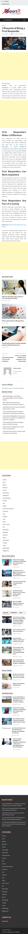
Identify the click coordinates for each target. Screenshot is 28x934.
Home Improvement (8, 508)
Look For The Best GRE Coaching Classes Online (19, 583)
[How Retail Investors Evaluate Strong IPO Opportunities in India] (7, 719)
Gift (4, 503)
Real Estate (6, 529)
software (5, 535)
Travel (4, 545)
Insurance (5, 511)
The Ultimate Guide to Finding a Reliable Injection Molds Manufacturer (14, 344)
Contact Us (5, 921)
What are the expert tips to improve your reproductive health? (12, 297)
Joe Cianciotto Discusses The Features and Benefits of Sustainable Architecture (19, 730)
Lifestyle (5, 516)
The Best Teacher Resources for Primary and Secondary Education (19, 593)
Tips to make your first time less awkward (19, 630)
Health (3, 25)
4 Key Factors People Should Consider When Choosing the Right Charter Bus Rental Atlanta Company (19, 620)
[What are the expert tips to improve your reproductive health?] (14, 287)
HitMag (17, 932)
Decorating (6, 493)
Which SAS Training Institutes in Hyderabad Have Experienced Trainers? (19, 562)
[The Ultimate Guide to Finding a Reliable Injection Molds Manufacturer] (14, 334)
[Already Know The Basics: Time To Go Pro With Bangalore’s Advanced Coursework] (7, 570)
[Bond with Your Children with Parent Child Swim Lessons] (7, 638)
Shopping (5, 532)
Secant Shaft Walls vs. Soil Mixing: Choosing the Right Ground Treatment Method (13, 398)
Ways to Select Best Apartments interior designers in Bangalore (19, 661)
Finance (5, 500)
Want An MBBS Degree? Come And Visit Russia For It (18, 603)
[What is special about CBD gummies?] (14, 311)
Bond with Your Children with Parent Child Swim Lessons (18, 639)
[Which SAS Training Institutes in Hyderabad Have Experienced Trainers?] (7, 560)
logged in (11, 388)
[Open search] (24, 20)
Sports (4, 537)
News (4, 521)
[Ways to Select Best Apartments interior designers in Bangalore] (7, 660)
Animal (5, 479)
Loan (4, 519)
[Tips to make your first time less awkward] (7, 629)
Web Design (6, 548)
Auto (4, 482)
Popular (5, 612)
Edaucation (6, 495)
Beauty (5, 485)
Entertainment (7, 498)
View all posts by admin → (17, 372)
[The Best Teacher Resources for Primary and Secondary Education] (7, 591)
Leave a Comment (19, 34)
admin (12, 34)
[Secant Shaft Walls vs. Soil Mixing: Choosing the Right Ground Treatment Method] (7, 697)
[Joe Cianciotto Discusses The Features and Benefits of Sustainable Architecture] (6, 728)
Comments (14, 612)
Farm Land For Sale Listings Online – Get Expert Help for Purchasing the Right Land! (18, 651)
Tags (20, 612)
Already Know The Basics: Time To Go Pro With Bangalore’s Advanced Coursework (19, 573)
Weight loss (6, 550)
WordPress (10, 932)
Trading (5, 542)
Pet (4, 527)
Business (5, 487)
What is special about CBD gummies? (13, 321)
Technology (6, 540)
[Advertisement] (14, 66)
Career (4, 490)
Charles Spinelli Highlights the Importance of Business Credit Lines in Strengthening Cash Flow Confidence (14, 417)
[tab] (5, 612)
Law (4, 514)
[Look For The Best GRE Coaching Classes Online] (7, 581)
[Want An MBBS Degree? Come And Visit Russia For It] (7, 601)
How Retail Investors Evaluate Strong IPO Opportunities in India (19, 720)
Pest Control (6, 524)
